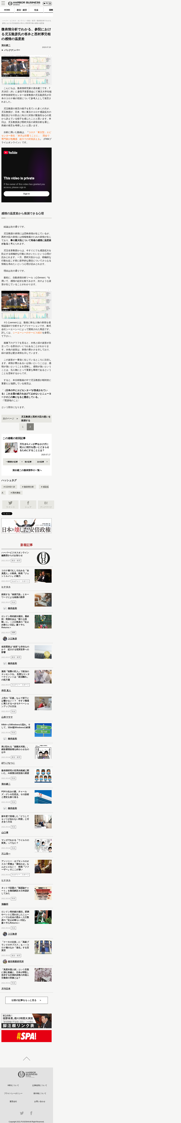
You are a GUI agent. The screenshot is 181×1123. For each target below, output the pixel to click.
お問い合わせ (39, 1101)
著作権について (39, 1093)
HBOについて (13, 1085)
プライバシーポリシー (13, 1093)
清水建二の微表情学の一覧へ (27, 470)
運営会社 (13, 1101)
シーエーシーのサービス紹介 (27, 332)
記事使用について (39, 1085)
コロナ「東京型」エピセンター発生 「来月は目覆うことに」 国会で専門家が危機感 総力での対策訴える (26, 135)
